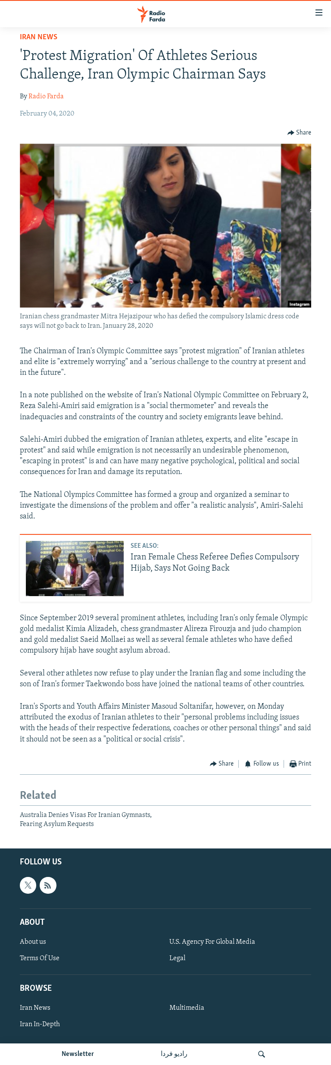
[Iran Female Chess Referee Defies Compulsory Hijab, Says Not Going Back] (75, 568)
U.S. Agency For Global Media (212, 942)
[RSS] (48, 885)
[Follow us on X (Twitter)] (28, 885)
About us (33, 942)
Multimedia (186, 1008)
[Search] (262, 1054)
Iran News (38, 37)
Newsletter (78, 1054)
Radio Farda (46, 96)
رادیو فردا (174, 1054)
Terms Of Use (39, 958)
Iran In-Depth (40, 1024)
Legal (177, 958)
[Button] (299, 132)
